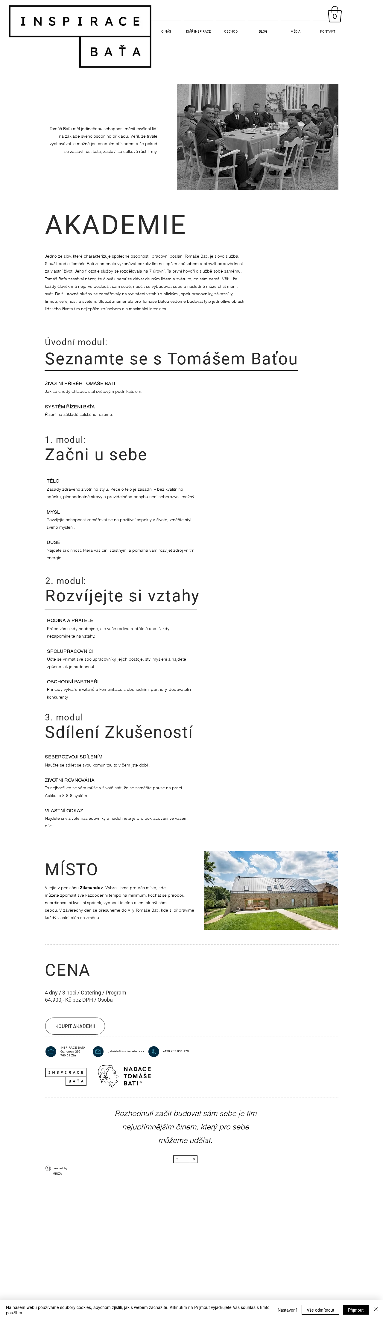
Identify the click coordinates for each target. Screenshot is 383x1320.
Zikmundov (91, 887)
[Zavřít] (375, 1309)
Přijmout (356, 1310)
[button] (335, 14)
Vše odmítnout (320, 1310)
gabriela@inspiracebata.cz (126, 1051)
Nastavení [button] (287, 1310)
